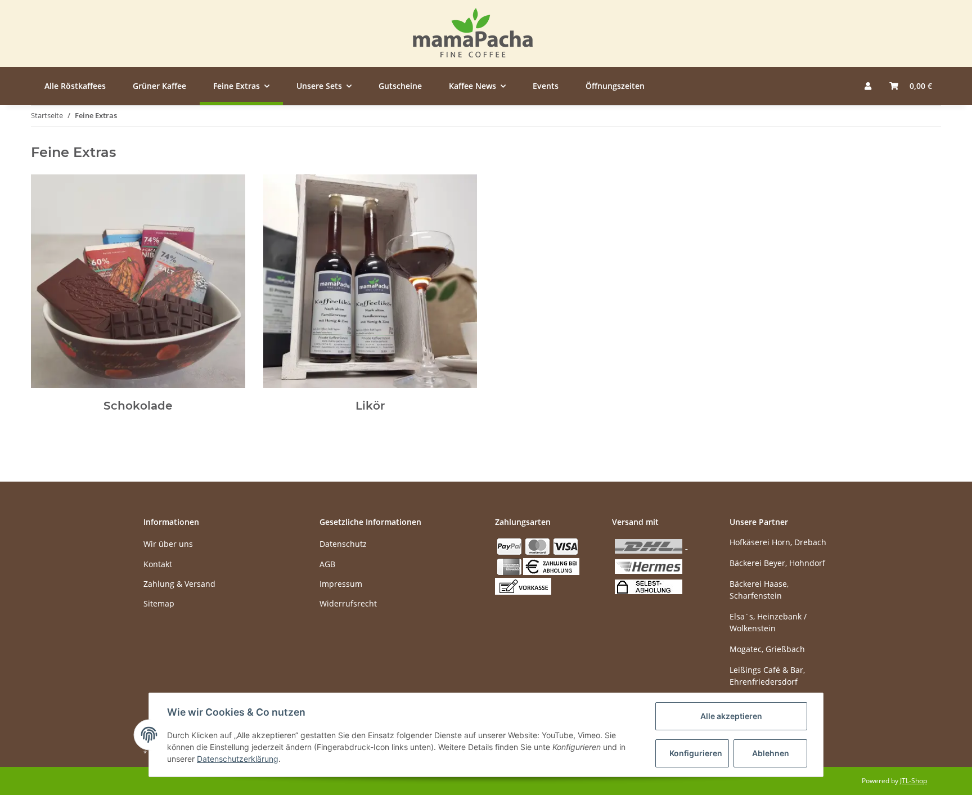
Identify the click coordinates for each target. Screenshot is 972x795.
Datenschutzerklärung (237, 758)
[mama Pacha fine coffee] (473, 33)
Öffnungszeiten (615, 85)
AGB (327, 564)
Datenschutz (343, 543)
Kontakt (157, 564)
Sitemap (158, 603)
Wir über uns (168, 543)
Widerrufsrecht (348, 603)
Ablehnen (770, 753)
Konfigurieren (695, 753)
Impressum (341, 583)
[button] (868, 85)
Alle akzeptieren (731, 716)
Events (546, 85)
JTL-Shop (913, 780)
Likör (370, 405)
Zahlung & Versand (179, 583)
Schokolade (138, 405)
